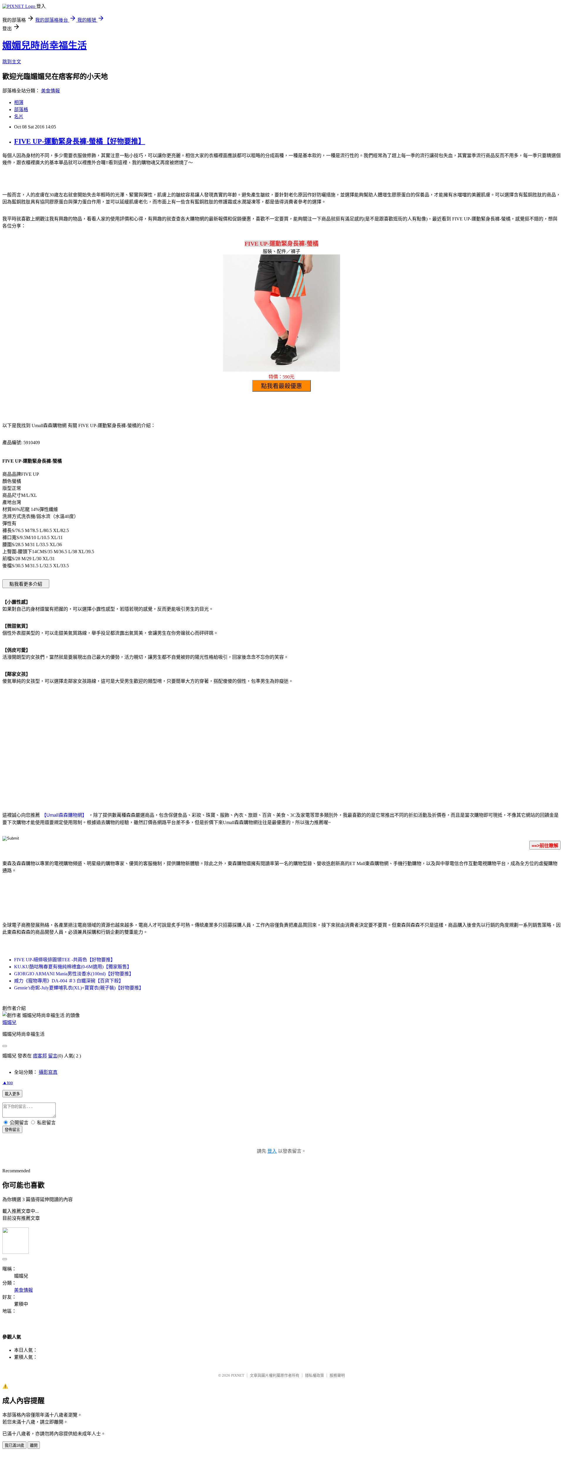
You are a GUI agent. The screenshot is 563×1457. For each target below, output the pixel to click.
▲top (7, 1082)
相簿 (18, 102)
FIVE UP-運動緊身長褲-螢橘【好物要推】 (79, 141)
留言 (52, 1055)
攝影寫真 (48, 1072)
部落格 (21, 109)
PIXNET (237, 1375)
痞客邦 (40, 1055)
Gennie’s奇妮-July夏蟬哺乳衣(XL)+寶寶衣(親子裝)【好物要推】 (79, 987)
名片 (18, 116)
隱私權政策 (314, 1375)
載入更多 (12, 1094)
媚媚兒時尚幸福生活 (44, 45)
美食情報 (50, 90)
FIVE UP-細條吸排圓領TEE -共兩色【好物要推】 (64, 959)
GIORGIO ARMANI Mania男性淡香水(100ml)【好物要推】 (74, 973)
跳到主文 (11, 61)
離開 (34, 1445)
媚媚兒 (9, 1022)
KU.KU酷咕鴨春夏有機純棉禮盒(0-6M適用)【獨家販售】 (73, 966)
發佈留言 (12, 1129)
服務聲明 (337, 1375)
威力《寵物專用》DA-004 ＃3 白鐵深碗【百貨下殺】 (68, 980)
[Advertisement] (231, 736)
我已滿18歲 (14, 1445)
